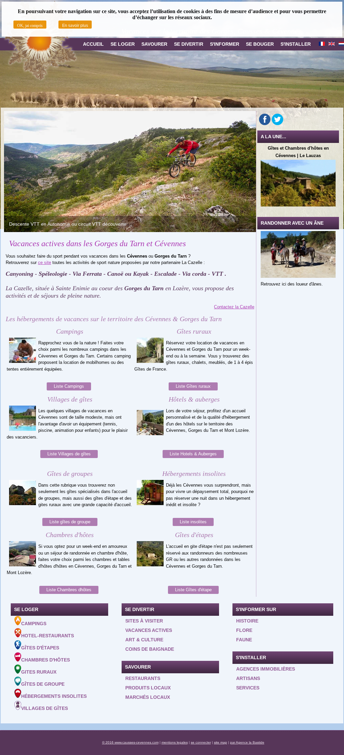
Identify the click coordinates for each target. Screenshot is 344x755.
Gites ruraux (38, 672)
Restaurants (142, 678)
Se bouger (260, 44)
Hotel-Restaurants (47, 635)
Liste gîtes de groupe (69, 521)
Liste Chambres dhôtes (68, 589)
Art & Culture (144, 639)
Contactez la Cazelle (234, 306)
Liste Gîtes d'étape (193, 589)
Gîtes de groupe (42, 684)
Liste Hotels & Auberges (193, 453)
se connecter (201, 742)
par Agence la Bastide (247, 742)
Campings (33, 623)
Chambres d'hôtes (45, 660)
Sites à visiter (144, 621)
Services (247, 687)
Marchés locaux (147, 697)
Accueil (93, 44)
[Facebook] (265, 119)
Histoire (247, 621)
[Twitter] (277, 119)
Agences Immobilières (265, 669)
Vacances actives (148, 630)
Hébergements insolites (54, 696)
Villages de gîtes (44, 708)
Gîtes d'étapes (40, 647)
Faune (244, 639)
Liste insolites (193, 521)
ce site (44, 262)
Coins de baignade (149, 649)
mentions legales (175, 742)
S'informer (224, 44)
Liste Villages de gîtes (69, 453)
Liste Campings (69, 386)
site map (220, 742)
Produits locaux (148, 687)
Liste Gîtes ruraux (193, 386)
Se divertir (188, 44)
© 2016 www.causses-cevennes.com (130, 742)
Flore (244, 630)
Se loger (123, 44)
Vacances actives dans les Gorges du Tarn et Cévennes (97, 243)
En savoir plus (75, 25)
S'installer (296, 44)
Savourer (154, 44)
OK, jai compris (30, 25)
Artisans (248, 678)
